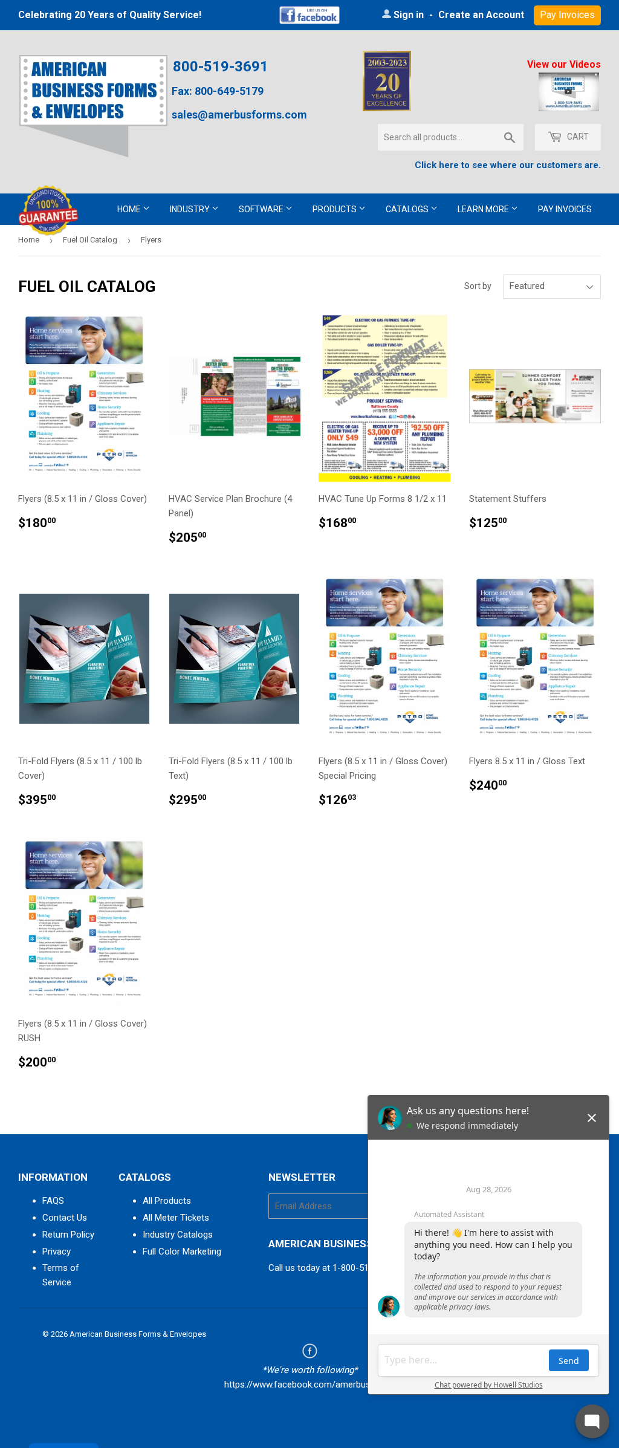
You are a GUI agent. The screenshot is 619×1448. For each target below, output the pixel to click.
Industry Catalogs (178, 1234)
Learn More (484, 209)
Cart (577, 136)
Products (335, 209)
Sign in (409, 15)
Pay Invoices (565, 209)
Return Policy (68, 1234)
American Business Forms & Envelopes (138, 1334)
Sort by (477, 286)
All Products (167, 1200)
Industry (191, 209)
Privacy (56, 1251)
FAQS (53, 1200)
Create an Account (481, 15)
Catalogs (408, 209)
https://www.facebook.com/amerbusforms (309, 1384)
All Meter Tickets (176, 1217)
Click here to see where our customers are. (508, 165)
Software (262, 209)
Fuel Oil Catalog (90, 239)
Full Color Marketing (182, 1251)
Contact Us (64, 1217)
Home (130, 209)
